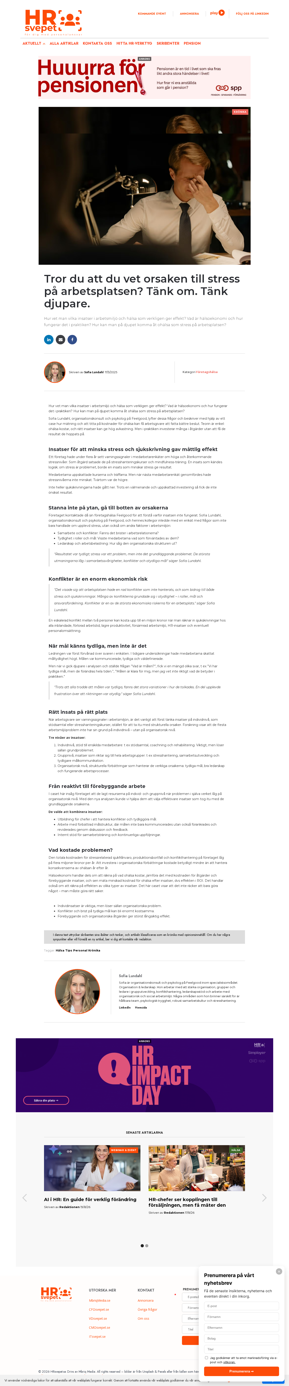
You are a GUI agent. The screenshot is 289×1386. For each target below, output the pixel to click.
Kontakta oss (97, 43)
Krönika (240, 112)
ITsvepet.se (97, 1336)
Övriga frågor (147, 1309)
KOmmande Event (152, 14)
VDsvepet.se (98, 1318)
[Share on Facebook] (72, 339)
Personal (80, 950)
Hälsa (60, 950)
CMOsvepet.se (99, 1327)
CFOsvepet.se (99, 1309)
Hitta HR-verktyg (134, 43)
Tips (68, 950)
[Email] (60, 339)
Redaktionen (69, 1207)
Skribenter (168, 43)
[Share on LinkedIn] (49, 339)
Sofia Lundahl (94, 372)
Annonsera (189, 14)
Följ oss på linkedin (252, 14)
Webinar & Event (124, 1150)
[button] (25, 1198)
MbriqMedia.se (99, 1300)
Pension (192, 43)
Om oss (143, 1318)
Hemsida (141, 1008)
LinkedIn (125, 1008)
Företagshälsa (207, 372)
